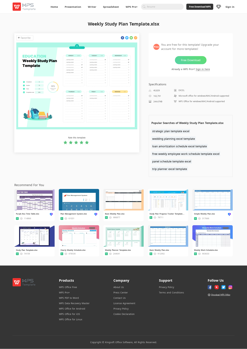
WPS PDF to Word (69, 297)
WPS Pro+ (64, 292)
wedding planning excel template (173, 139)
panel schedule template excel (171, 161)
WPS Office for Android (72, 308)
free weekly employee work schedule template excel (185, 154)
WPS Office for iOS (69, 314)
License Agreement (124, 303)
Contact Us (119, 297)
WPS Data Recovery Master (74, 303)
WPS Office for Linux (70, 319)
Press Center (120, 292)
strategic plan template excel (170, 131)
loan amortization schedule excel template (179, 146)
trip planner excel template (169, 169)
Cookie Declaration (124, 314)
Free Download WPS (200, 6)
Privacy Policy (121, 308)
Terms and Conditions (171, 292)
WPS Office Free (68, 287)
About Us (118, 287)
